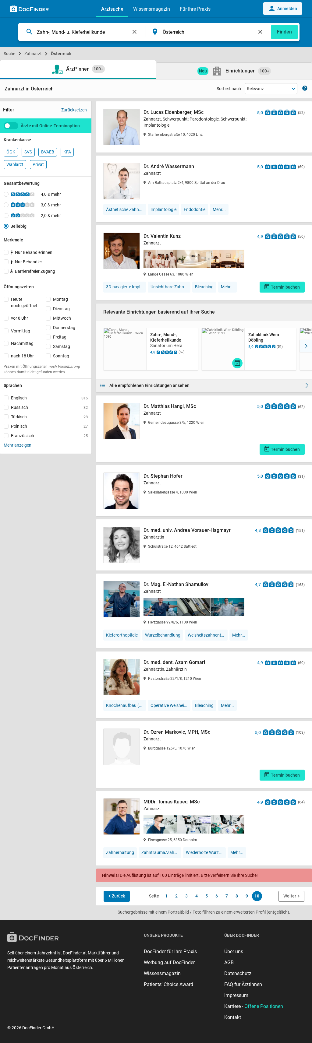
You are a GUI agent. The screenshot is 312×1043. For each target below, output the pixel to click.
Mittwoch (62, 318)
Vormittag (20, 330)
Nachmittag (22, 343)
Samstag (61, 346)
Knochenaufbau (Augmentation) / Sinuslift (126, 705)
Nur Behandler (28, 261)
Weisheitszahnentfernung (208, 635)
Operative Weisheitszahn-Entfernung (170, 705)
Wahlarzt (14, 164)
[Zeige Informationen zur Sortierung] (305, 88)
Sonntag (61, 355)
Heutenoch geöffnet (24, 302)
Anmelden (287, 8)
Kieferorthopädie (122, 635)
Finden (284, 32)
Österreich (61, 53)
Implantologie (163, 209)
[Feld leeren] (135, 32)
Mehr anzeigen (17, 445)
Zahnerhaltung (120, 852)
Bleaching (204, 286)
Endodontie (194, 209)
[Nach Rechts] (306, 346)
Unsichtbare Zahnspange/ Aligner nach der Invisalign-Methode (170, 286)
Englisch (49, 397)
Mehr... (219, 209)
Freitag (59, 337)
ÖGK (10, 151)
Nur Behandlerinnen (33, 252)
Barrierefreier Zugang (35, 271)
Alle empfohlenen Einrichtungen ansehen (149, 385)
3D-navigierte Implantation (126, 286)
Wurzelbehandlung (162, 635)
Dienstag (61, 308)
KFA (67, 151)
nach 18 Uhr (22, 355)
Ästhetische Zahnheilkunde (126, 209)
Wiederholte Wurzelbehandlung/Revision (206, 852)
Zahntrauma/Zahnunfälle (161, 852)
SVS (28, 151)
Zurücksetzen (74, 109)
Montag (60, 299)
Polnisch (49, 426)
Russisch (49, 407)
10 (256, 896)
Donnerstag (64, 327)
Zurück (118, 896)
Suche (9, 53)
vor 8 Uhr (19, 318)
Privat (38, 164)
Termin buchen (285, 287)
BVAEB (47, 151)
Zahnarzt (33, 53)
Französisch (49, 435)
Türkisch (49, 416)
